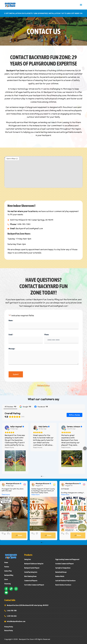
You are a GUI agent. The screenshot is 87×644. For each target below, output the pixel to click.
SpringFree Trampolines (62, 568)
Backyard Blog (8, 575)
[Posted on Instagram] (24, 484)
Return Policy (43, 385)
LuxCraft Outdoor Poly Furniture (65, 580)
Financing (7, 584)
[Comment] (36, 535)
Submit (16, 374)
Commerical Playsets (30, 580)
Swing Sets (27, 559)
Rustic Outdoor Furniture (63, 585)
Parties (6, 567)
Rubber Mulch (59, 576)
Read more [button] (9, 447)
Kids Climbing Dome (30, 576)
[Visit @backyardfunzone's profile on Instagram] (4, 484)
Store (6, 579)
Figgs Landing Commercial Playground (67, 559)
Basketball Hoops (61, 572)
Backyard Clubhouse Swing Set (33, 563)
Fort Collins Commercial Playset (34, 585)
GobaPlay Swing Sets (30, 572)
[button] (81, 4)
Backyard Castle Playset (31, 568)
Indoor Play (8, 571)
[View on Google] (7, 428)
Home (6, 562)
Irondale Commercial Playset (64, 563)
